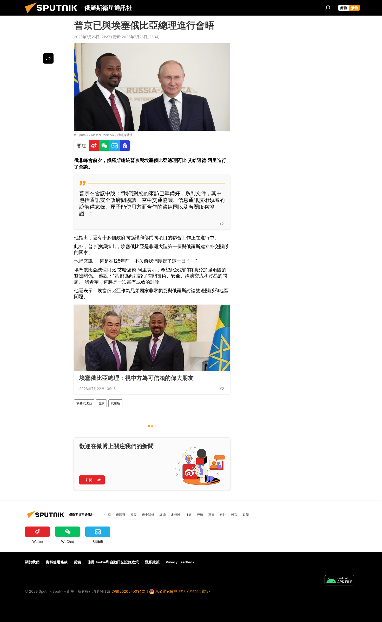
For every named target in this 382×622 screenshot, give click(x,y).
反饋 (77, 562)
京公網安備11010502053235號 (179, 591)
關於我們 (32, 562)
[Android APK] (339, 581)
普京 (101, 403)
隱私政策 (152, 562)
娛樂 (246, 514)
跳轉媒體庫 (125, 135)
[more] (222, 223)
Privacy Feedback (180, 562)
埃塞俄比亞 (84, 403)
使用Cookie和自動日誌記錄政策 (113, 562)
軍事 (211, 514)
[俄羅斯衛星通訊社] (53, 14)
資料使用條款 (57, 562)
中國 (107, 514)
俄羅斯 (115, 403)
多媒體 (175, 514)
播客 (189, 514)
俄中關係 (148, 514)
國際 (133, 514)
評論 (163, 514)
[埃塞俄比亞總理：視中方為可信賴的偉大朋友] (152, 338)
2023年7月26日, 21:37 (92, 37)
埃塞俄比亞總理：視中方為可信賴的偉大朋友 (136, 377)
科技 (223, 514)
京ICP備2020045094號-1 (127, 591)
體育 (234, 514)
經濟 (200, 514)
